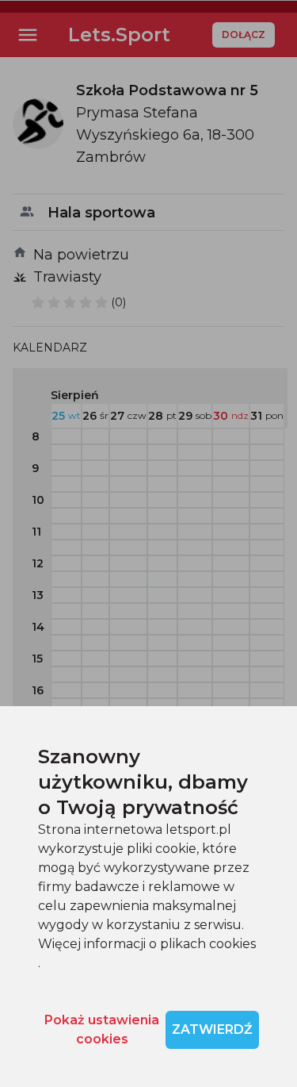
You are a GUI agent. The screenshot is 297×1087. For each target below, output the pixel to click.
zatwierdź (212, 1029)
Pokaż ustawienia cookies (101, 1029)
